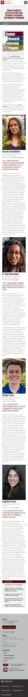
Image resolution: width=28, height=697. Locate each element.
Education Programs (9, 658)
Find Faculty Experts (9, 655)
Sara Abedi (15, 280)
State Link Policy (5, 690)
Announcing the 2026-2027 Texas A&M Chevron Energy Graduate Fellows (14, 600)
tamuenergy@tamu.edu (11, 621)
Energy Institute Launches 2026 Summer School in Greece (13, 594)
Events (5, 660)
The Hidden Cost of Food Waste (13, 585)
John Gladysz (16, 507)
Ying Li (14, 401)
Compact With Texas (17, 686)
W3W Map (13, 646)
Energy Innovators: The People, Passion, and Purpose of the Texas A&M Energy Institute (14, 589)
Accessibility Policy (6, 695)
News (5, 653)
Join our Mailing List (9, 627)
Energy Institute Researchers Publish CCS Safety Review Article (14, 605)
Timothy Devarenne (18, 157)
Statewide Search (17, 690)
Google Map (5, 646)
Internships (6, 24)
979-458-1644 (9, 623)
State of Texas (5, 686)
